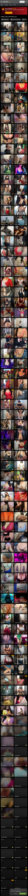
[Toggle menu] (1, 2)
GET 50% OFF (8, 12)
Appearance (6, 19)
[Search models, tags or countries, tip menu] (26, 5)
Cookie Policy (18, 891)
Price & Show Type (16, 19)
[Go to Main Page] (8, 1)
